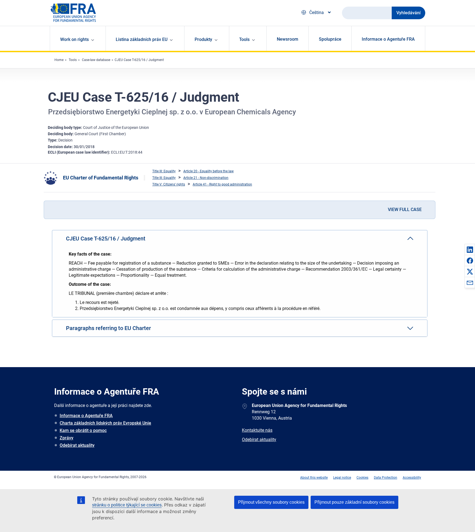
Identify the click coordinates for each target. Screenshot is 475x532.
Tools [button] (244, 39)
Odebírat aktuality (77, 445)
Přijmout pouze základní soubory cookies (354, 502)
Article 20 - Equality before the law (208, 171)
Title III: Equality (164, 171)
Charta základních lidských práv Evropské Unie (105, 423)
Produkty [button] (203, 39)
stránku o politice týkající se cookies (127, 505)
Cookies (362, 478)
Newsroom (287, 39)
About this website (314, 478)
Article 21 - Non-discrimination (205, 178)
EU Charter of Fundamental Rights (100, 178)
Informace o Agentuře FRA (388, 39)
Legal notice (342, 478)
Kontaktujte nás (257, 430)
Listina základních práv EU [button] (141, 39)
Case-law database (96, 60)
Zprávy (66, 437)
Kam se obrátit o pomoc (83, 430)
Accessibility (412, 478)
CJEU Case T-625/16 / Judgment (139, 60)
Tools (73, 60)
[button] (470, 249)
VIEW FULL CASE (405, 209)
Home (58, 60)
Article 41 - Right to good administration (222, 184)
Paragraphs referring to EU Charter (108, 328)
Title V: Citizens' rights (168, 184)
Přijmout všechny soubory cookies (271, 502)
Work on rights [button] (74, 39)
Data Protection (385, 478)
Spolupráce (330, 39)
